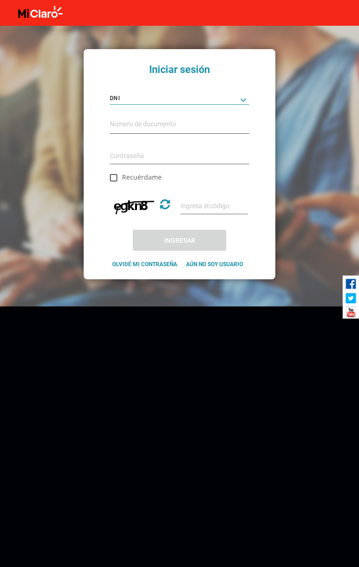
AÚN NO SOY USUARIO (214, 264)
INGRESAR (179, 240)
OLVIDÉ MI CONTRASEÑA (144, 264)
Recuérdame (142, 177)
